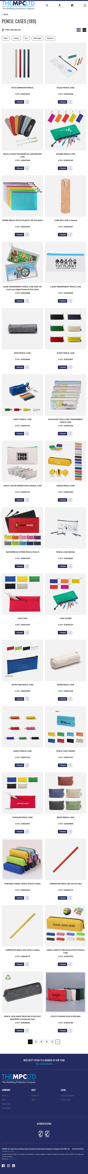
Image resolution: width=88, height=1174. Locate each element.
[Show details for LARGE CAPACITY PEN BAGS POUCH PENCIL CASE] (65, 925)
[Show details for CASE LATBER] (65, 594)
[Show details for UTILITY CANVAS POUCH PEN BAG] (65, 992)
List (84, 30)
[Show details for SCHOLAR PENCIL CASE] (22, 793)
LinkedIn (13, 1165)
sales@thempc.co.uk (8, 1151)
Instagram (8, 1165)
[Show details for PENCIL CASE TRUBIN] (65, 726)
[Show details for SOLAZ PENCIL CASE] (65, 63)
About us (5, 1095)
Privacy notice (66, 1100)
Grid (78, 30)
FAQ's (33, 1100)
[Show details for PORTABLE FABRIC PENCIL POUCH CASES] (22, 859)
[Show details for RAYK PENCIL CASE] (22, 328)
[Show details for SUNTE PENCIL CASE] (65, 328)
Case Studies (6, 1108)
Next (57, 1041)
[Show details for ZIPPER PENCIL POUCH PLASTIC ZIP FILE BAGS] (22, 196)
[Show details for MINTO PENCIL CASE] (22, 395)
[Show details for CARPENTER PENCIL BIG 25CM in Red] (65, 859)
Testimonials (6, 1104)
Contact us (35, 1095)
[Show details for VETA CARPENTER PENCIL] (22, 63)
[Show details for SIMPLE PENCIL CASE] (65, 461)
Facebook (3, 1165)
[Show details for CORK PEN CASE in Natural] (65, 196)
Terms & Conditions (67, 1095)
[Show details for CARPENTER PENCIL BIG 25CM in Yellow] (22, 925)
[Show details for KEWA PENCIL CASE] (65, 660)
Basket (19, 102)
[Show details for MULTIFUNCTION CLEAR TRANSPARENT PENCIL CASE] (65, 395)
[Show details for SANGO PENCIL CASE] (22, 726)
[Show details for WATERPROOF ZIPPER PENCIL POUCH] (22, 527)
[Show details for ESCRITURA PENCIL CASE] (22, 660)
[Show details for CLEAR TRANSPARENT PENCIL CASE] (65, 262)
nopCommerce (12, 1158)
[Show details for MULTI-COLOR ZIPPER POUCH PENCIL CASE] (22, 461)
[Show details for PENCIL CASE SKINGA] (65, 527)
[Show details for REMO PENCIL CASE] (65, 793)
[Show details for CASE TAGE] (22, 594)
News (4, 1100)
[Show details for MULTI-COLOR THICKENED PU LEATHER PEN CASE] (22, 129)
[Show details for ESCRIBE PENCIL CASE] (65, 129)
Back (6, 14)
